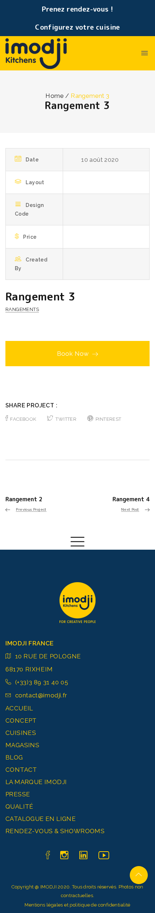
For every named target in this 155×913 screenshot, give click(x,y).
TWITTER (66, 419)
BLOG (14, 757)
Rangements (22, 309)
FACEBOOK (23, 419)
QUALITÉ (19, 806)
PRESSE (17, 794)
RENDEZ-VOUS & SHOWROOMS (55, 831)
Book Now (73, 353)
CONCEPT (21, 720)
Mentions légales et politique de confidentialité (77, 905)
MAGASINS (22, 745)
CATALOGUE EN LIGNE (40, 818)
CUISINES (20, 732)
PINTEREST (108, 419)
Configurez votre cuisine (77, 27)
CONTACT (21, 769)
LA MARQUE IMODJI (36, 782)
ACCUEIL (19, 708)
